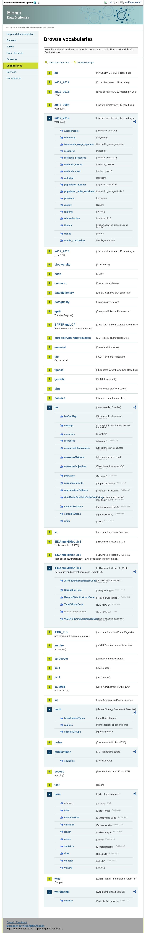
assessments (71, 130)
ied (56, 532)
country (68, 900)
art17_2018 (61, 251)
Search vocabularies (59, 63)
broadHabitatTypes (74, 718)
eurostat (60, 347)
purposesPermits (73, 483)
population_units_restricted (79, 191)
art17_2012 (61, 118)
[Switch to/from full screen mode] (122, 2)
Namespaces (14, 78)
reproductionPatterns (76, 490)
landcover (61, 658)
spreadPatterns (72, 514)
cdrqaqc (68, 425)
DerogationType (73, 590)
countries (69, 434)
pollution (69, 178)
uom (57, 794)
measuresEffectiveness (77, 448)
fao (56, 356)
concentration (71, 817)
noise (58, 742)
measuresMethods (74, 457)
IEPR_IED (61, 632)
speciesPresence (73, 506)
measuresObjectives (75, 466)
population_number (75, 184)
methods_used (72, 171)
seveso (59, 771)
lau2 (57, 677)
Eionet (21, 27)
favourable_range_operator (79, 144)
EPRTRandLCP (64, 324)
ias (56, 407)
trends (67, 233)
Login (110, 2)
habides (59, 398)
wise (57, 878)
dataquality (61, 302)
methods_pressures (75, 157)
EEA (21, 2)
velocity (68, 860)
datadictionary (64, 292)
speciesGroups (72, 731)
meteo (67, 839)
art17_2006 (61, 104)
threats (68, 225)
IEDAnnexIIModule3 (67, 554)
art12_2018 (61, 91)
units (67, 521)
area (66, 810)
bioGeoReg (70, 416)
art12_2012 (61, 82)
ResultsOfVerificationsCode (79, 597)
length (67, 831)
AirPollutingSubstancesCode (79, 580)
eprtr (57, 311)
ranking (68, 211)
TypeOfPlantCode (73, 604)
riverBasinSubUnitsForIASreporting (79, 497)
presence (69, 198)
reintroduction (72, 218)
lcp (56, 700)
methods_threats (73, 164)
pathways (69, 475)
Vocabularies (14, 65)
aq (56, 72)
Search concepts (86, 63)
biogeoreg (69, 137)
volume (68, 867)
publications (62, 751)
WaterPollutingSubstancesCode (79, 619)
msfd (57, 709)
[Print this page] (117, 2)
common (60, 283)
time (66, 853)
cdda (57, 274)
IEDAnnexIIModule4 (67, 568)
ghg (57, 388)
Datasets (12, 40)
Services (11, 71)
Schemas (12, 59)
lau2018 (59, 686)
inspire (59, 645)
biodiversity (62, 264)
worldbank (61, 891)
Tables (10, 46)
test (56, 784)
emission (69, 824)
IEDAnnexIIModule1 (67, 541)
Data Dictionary (33, 27)
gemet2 (59, 379)
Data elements (15, 53)
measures (69, 151)
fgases (59, 369)
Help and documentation (20, 34)
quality (68, 205)
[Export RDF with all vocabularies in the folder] (134, 122)
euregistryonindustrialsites (72, 337)
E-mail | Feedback (17, 922)
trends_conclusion (74, 240)
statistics (69, 846)
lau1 (57, 667)
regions (68, 725)
